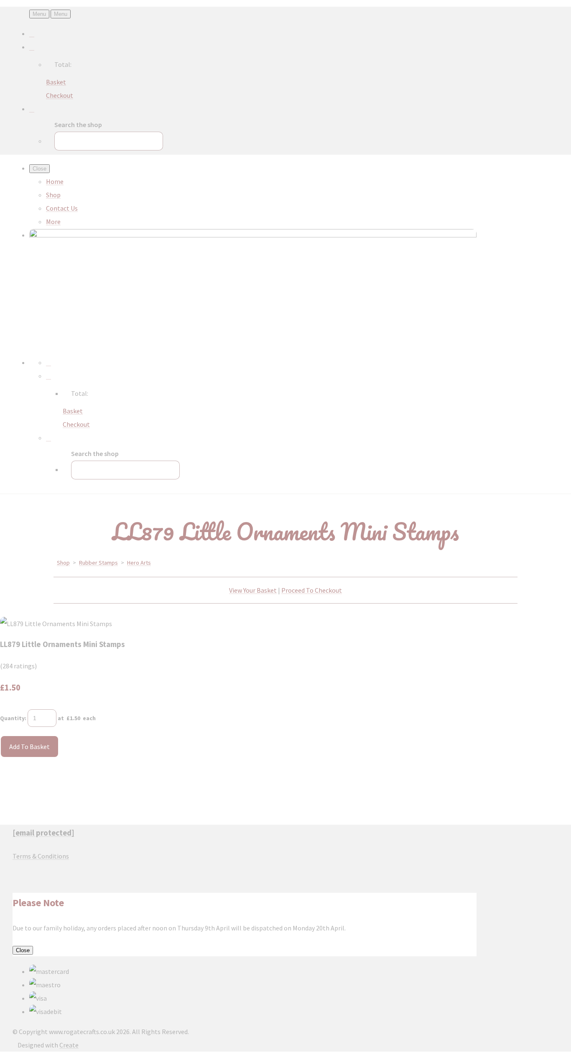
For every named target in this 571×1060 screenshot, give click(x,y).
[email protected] (43, 833)
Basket (56, 82)
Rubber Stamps (98, 562)
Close (23, 950)
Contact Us (62, 208)
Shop (53, 195)
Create (69, 1045)
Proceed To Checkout (311, 590)
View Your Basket (253, 590)
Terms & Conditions (41, 856)
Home (55, 181)
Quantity (12, 718)
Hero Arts (139, 562)
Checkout (59, 95)
